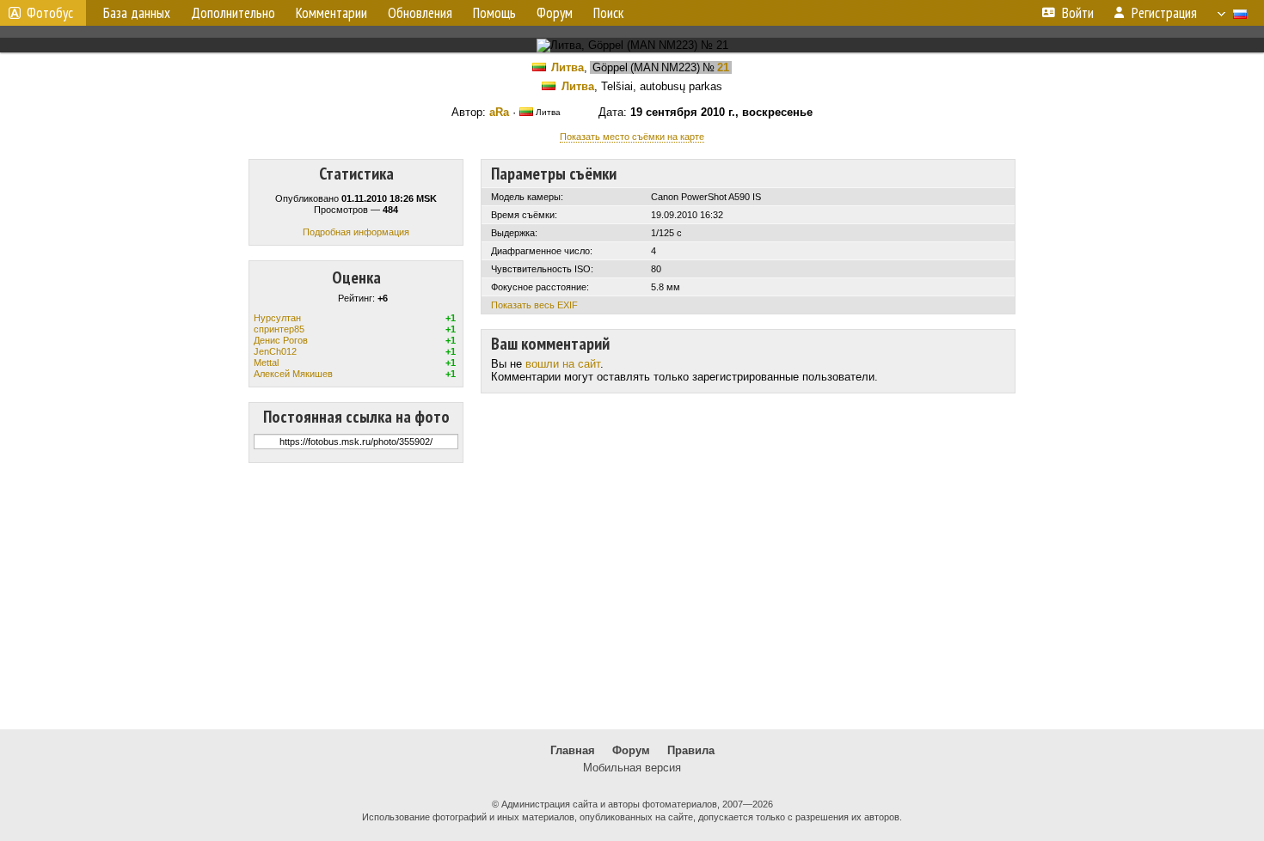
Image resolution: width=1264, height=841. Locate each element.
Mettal (266, 362)
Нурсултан (277, 318)
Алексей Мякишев (293, 374)
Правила (691, 750)
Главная (572, 750)
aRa (499, 112)
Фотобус (50, 12)
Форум (631, 750)
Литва (567, 67)
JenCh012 (275, 351)
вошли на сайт (562, 363)
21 (723, 67)
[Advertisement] (632, 596)
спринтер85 (279, 329)
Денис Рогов (281, 340)
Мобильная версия (632, 767)
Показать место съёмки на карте (632, 136)
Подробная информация (356, 232)
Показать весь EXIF (534, 305)
